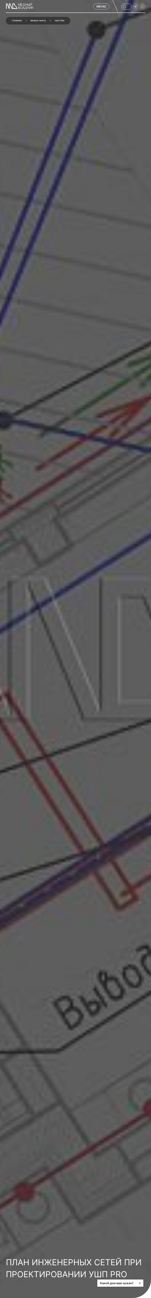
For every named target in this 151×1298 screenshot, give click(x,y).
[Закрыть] (139, 1283)
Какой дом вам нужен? (116, 1283)
